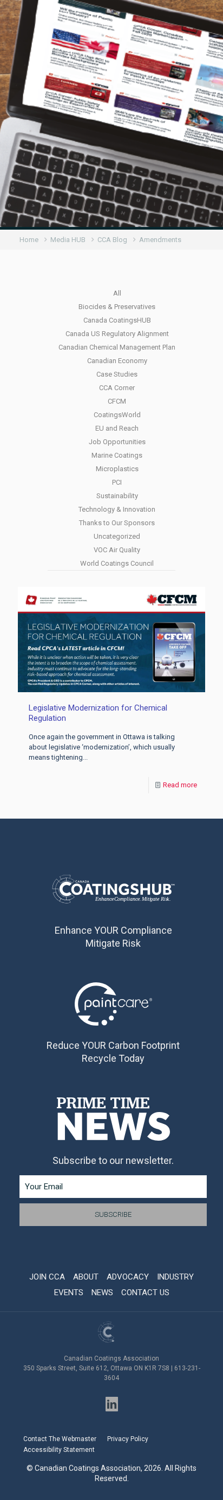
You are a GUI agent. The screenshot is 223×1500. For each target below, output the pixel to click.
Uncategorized (117, 536)
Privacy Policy (127, 1439)
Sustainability (117, 496)
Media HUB (68, 240)
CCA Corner (117, 388)
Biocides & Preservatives (116, 307)
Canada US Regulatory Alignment (117, 334)
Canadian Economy (117, 361)
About (86, 1277)
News (102, 1292)
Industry (175, 1277)
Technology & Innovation (116, 509)
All (117, 293)
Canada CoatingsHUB (117, 320)
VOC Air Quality (117, 550)
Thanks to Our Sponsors (117, 523)
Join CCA (47, 1277)
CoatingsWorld (117, 415)
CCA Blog (112, 240)
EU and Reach (117, 428)
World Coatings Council (117, 563)
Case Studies (116, 374)
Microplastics (117, 469)
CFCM (117, 401)
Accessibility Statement (59, 1450)
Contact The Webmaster (59, 1439)
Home (28, 240)
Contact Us (145, 1292)
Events (68, 1292)
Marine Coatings (116, 455)
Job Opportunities (117, 442)
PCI (117, 482)
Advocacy (128, 1277)
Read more (180, 785)
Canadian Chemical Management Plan (116, 347)
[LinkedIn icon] (112, 1404)
